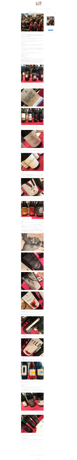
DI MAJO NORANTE (23, 84)
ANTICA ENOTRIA (39, 222)
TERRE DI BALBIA (35, 359)
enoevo (38, 4)
